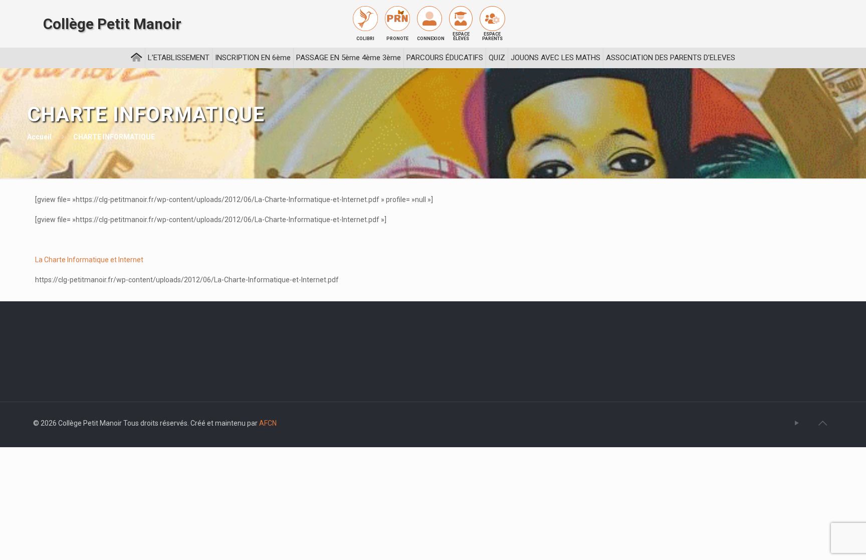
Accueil (39, 137)
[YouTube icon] (796, 423)
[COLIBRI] (365, 18)
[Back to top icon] (822, 423)
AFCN (268, 423)
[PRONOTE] (397, 18)
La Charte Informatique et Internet (89, 260)
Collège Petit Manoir (112, 24)
